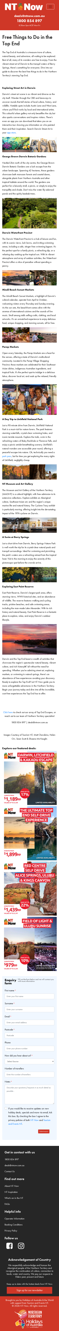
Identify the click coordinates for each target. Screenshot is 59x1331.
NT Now (34, 1120)
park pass (6, 456)
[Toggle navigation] (50, 6)
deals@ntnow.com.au (29, 16)
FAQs (7, 1204)
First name (9, 990)
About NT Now (12, 1186)
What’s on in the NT (14, 1198)
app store (11, 132)
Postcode (9, 1029)
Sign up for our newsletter (29, 1290)
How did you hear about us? (18, 1055)
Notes (7, 1081)
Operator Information (15, 1218)
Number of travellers (14, 1068)
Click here (8, 712)
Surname (9, 1003)
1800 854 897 (29, 20)
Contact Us (10, 1171)
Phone (8, 1042)
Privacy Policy (11, 1230)
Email (7, 1016)
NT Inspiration (11, 1192)
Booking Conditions (14, 1224)
